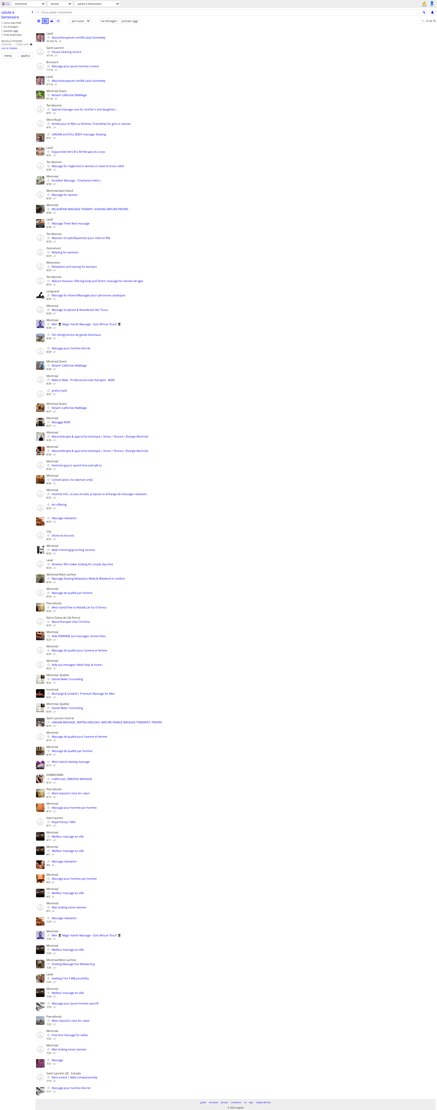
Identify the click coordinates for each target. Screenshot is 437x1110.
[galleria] (51, 21)
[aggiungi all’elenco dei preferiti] (48, 37)
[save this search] (432, 12)
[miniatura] (45, 21)
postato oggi (11, 30)
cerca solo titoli (12, 22)
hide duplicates (13, 34)
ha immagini (11, 26)
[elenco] (39, 21)
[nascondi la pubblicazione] (61, 41)
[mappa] (58, 21)
